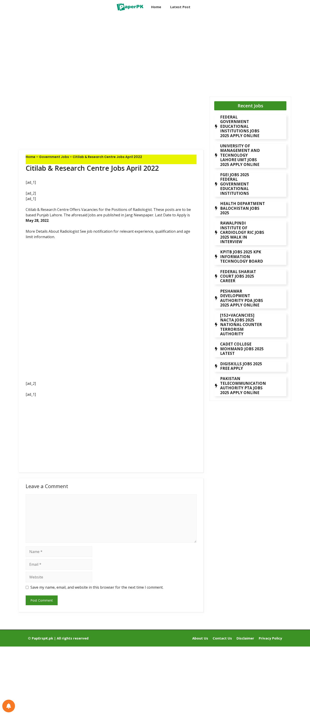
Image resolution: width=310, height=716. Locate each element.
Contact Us (222, 638)
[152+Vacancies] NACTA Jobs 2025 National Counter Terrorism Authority (241, 324)
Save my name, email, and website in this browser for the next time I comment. (96, 587)
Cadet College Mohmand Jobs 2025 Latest (242, 348)
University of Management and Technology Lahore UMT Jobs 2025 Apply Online (240, 155)
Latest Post (180, 7)
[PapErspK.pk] (129, 7)
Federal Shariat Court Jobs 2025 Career (238, 276)
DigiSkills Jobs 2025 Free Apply (241, 366)
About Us (200, 638)
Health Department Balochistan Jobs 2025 (242, 208)
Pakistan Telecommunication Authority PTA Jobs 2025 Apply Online (243, 385)
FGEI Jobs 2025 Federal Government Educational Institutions (234, 184)
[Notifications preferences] (8, 706)
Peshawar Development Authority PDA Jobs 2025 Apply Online (241, 298)
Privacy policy (270, 638)
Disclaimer (245, 638)
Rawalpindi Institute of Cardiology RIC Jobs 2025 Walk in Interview (242, 232)
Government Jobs (54, 157)
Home (156, 7)
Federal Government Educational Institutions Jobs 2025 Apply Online (239, 126)
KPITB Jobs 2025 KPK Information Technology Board (241, 256)
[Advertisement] (111, 51)
